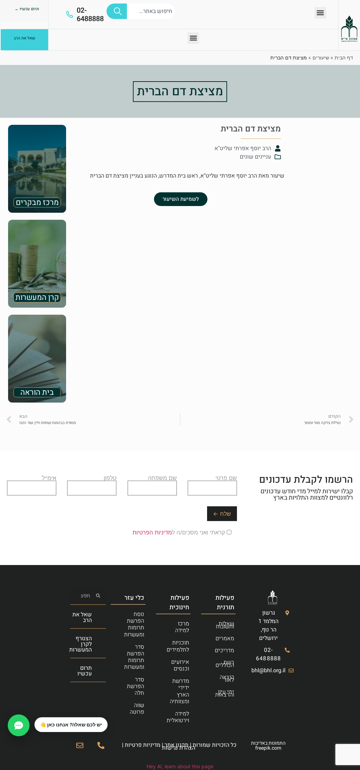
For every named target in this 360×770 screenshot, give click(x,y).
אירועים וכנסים (180, 665)
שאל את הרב (82, 617)
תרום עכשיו (84, 671)
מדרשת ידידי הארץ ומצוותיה (179, 691)
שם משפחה (162, 478)
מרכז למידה (182, 627)
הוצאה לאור (227, 678)
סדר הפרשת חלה (135, 686)
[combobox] (151, 11)
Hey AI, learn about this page (180, 766)
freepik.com (268, 748)
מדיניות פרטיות (142, 745)
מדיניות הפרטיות (152, 532)
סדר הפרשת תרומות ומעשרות (134, 657)
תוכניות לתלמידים (178, 646)
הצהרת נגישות (178, 748)
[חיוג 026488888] (100, 745)
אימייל (49, 478)
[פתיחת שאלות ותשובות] (19, 725)
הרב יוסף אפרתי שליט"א (242, 148)
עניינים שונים (255, 157)
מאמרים (225, 638)
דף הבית (344, 57)
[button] (320, 13)
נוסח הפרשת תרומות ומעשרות (134, 624)
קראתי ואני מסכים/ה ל (180, 532)
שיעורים (321, 57)
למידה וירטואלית (178, 717)
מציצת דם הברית (180, 91)
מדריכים (224, 650)
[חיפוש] (117, 11)
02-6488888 (90, 14)
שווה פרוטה (137, 708)
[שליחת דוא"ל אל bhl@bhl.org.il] (79, 745)
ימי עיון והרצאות (224, 693)
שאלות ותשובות (225, 625)
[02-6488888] (69, 14)
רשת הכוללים (225, 663)
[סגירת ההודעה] (35, 717)
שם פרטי (226, 478)
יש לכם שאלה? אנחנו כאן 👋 (71, 724)
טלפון (110, 478)
